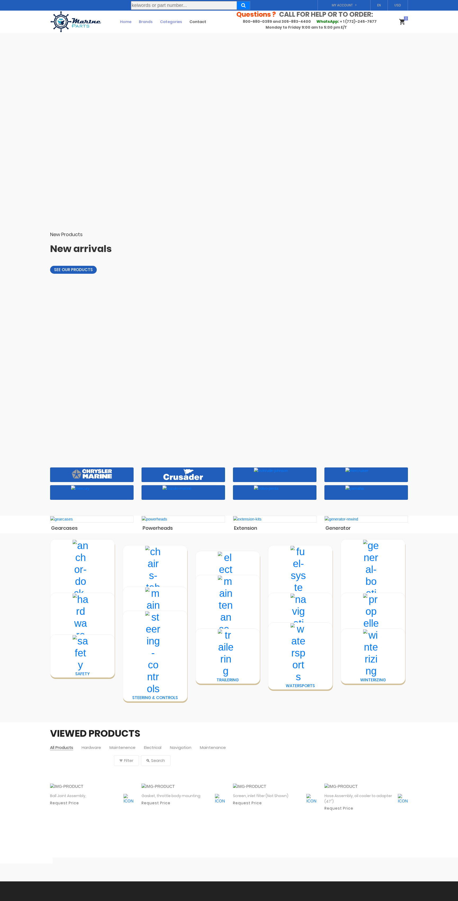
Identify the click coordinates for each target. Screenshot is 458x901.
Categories (171, 21)
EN (379, 5)
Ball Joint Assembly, (68, 795)
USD (397, 5)
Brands (146, 21)
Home (125, 21)
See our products (73, 269)
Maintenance (213, 747)
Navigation (180, 747)
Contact (198, 21)
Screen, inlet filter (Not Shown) (260, 795)
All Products (61, 747)
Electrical (152, 747)
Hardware (91, 747)
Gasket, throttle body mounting (171, 795)
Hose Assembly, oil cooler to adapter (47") (358, 798)
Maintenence (122, 747)
